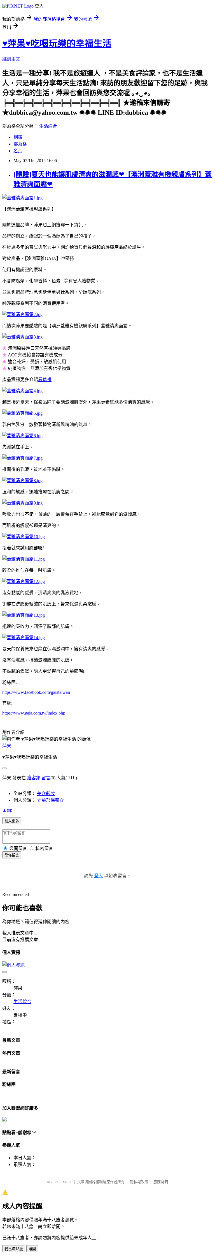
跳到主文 (11, 59)
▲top (7, 810)
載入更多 (11, 821)
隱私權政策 (139, 1182)
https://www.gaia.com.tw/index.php (33, 713)
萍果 (6, 745)
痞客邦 (33, 777)
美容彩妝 (46, 793)
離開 (32, 1249)
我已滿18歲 (13, 1249)
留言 (45, 777)
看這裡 (45, 379)
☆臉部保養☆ (50, 800)
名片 (17, 150)
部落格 (20, 144)
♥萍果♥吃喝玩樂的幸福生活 (56, 43)
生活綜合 (48, 126)
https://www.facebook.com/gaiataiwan (36, 692)
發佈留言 (11, 855)
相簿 (17, 137)
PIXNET (65, 1182)
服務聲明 (160, 1182)
